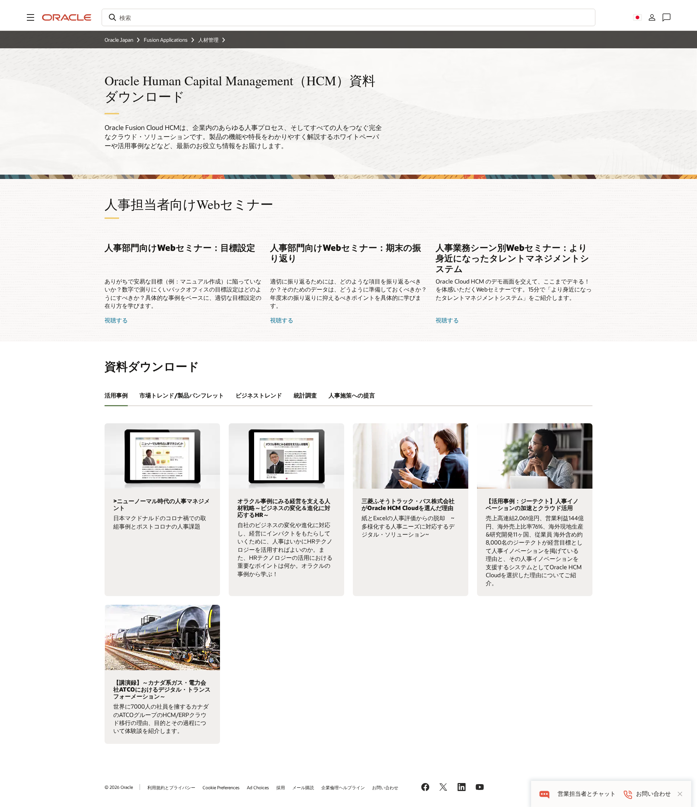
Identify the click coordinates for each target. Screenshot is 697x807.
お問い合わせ (385, 787)
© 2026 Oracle (119, 787)
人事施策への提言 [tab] (352, 395)
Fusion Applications (166, 39)
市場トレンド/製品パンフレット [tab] (181, 395)
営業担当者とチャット (587, 794)
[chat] (544, 793)
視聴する (116, 320)
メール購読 (303, 787)
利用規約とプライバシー (171, 787)
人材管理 (208, 39)
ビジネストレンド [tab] (259, 395)
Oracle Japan (119, 39)
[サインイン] (652, 17)
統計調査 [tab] (305, 395)
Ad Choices (258, 787)
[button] (30, 17)
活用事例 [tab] (116, 395)
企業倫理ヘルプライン (343, 787)
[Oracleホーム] (67, 17)
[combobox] (348, 17)
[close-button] (680, 794)
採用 (280, 787)
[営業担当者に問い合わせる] (666, 17)
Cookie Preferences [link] (221, 787)
